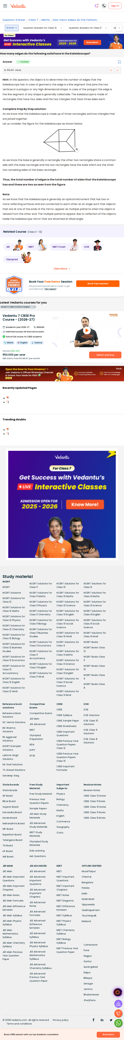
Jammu (88, 989)
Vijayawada (88, 904)
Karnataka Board (12, 812)
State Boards (10, 790)
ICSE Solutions (92, 715)
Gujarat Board (11, 806)
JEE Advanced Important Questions (37, 880)
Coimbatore (91, 944)
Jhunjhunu (90, 1000)
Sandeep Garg (11, 775)
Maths (45, 20)
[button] (13, 247)
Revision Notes (92, 790)
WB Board (8, 856)
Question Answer (14, 20)
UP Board (8, 851)
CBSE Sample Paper (68, 720)
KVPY (32, 750)
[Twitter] (111, 1020)
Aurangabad (91, 966)
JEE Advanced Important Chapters (37, 893)
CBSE (59, 709)
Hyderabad (88, 899)
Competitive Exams (41, 713)
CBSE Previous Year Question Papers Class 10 (67, 757)
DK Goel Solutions (13, 764)
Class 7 (33, 20)
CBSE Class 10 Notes (95, 806)
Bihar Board (9, 801)
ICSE (86, 709)
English (60, 815)
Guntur (88, 961)
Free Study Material (41, 793)
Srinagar (88, 983)
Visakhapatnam (91, 910)
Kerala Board (10, 817)
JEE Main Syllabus (12, 915)
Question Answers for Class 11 (85, 27)
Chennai (86, 876)
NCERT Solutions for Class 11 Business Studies (41, 633)
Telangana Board (12, 840)
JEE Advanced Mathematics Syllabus (37, 955)
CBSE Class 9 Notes (95, 812)
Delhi (84, 893)
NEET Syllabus (64, 915)
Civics (60, 832)
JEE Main (34, 718)
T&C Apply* (50, 289)
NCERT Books (91, 642)
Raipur (87, 972)
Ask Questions (38, 856)
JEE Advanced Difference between (37, 924)
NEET (32, 729)
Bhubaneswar (91, 994)
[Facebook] (93, 1020)
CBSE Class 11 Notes (94, 801)
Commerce (63, 821)
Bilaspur (88, 978)
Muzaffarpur (89, 871)
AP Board (8, 795)
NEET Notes (63, 895)
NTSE (32, 755)
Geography (63, 827)
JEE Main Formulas (13, 900)
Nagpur (88, 956)
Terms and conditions (19, 1023)
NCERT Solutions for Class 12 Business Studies (14, 647)
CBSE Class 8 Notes (95, 817)
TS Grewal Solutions (14, 770)
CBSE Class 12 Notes (95, 795)
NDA (32, 744)
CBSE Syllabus (64, 715)
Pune (86, 950)
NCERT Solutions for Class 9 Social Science (68, 682)
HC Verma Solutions (14, 722)
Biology (61, 799)
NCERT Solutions (12, 592)
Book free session (98, 283)
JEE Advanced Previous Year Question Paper (38, 977)
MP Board (8, 829)
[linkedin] (102, 1020)
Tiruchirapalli (89, 915)
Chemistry (63, 805)
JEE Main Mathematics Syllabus (10, 934)
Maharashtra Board (14, 823)
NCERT (6, 587)
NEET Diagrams (65, 900)
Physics (61, 793)
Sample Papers (38, 808)
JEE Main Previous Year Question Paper (12, 955)
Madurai (86, 921)
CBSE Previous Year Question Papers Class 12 (67, 744)
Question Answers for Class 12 (40, 27)
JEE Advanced (37, 724)
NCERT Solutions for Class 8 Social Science (95, 624)
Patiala (85, 888)
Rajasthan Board (12, 834)
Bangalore (87, 882)
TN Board (8, 845)
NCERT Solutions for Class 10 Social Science (68, 624)
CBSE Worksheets (66, 726)
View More (60, 269)
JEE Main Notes (11, 895)
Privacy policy (61, 1020)
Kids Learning (37, 850)
